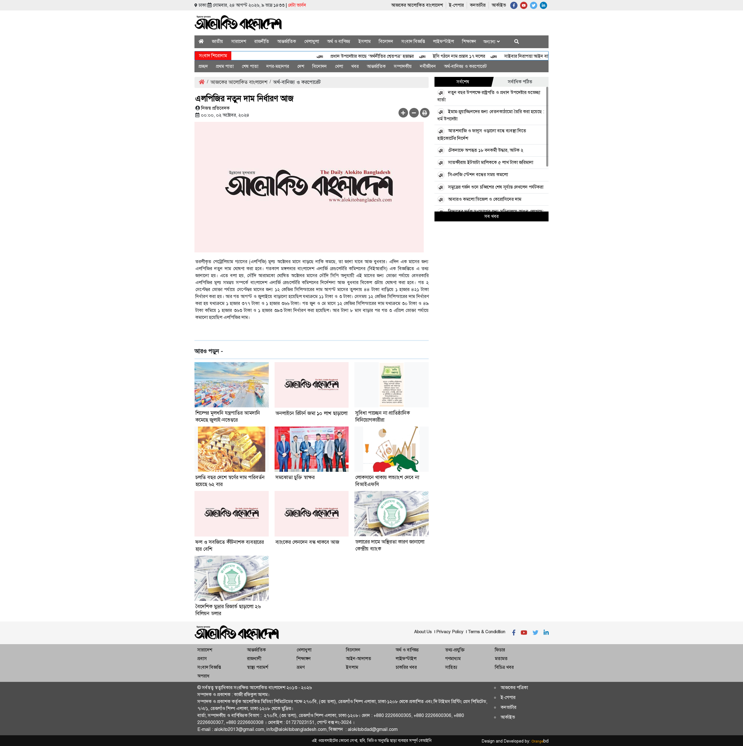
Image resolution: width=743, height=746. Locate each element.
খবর (355, 66)
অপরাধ (203, 676)
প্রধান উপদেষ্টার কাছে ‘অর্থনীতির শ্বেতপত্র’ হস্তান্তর (357, 56)
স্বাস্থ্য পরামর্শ (257, 667)
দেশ (300, 66)
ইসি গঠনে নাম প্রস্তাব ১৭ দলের (444, 56)
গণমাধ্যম (453, 658)
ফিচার (500, 650)
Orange (540, 741)
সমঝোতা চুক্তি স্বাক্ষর (295, 477)
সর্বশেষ (463, 82)
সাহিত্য (451, 667)
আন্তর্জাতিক (286, 41)
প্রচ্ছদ (203, 66)
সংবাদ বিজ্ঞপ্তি (413, 41)
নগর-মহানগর (277, 66)
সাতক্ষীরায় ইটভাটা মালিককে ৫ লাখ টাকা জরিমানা (490, 162)
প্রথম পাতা (225, 66)
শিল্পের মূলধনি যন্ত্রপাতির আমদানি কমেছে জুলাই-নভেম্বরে (227, 416)
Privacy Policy (450, 632)
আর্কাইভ (499, 5)
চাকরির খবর (406, 667)
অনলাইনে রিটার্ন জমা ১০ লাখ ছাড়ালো (311, 413)
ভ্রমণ (300, 667)
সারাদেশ (238, 41)
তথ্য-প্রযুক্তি (454, 650)
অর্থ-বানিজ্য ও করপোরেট (465, 66)
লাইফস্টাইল (443, 41)
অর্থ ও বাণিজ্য (338, 41)
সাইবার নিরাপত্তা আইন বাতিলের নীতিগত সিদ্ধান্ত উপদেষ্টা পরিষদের (546, 56)
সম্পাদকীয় (403, 66)
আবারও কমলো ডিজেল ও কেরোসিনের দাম (484, 199)
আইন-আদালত (358, 658)
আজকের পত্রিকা (514, 687)
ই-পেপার (456, 5)
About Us (423, 632)
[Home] (201, 41)
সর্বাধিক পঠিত (520, 82)
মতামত (501, 658)
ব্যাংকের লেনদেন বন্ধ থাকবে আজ (307, 542)
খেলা (339, 66)
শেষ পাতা (250, 66)
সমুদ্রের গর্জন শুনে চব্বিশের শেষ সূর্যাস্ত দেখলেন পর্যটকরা (495, 187)
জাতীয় (217, 41)
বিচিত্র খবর (504, 667)
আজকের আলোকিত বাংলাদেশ (417, 5)
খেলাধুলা (311, 41)
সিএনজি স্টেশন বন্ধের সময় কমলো (478, 174)
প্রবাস (202, 658)
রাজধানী (254, 658)
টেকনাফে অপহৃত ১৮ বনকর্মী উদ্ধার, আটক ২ (485, 150)
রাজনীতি (261, 41)
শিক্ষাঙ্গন (469, 41)
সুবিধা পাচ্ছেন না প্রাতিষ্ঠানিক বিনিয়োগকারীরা (382, 416)
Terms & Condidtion (486, 632)
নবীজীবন (428, 66)
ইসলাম (364, 41)
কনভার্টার (478, 5)
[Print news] (425, 113)
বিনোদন (386, 41)
